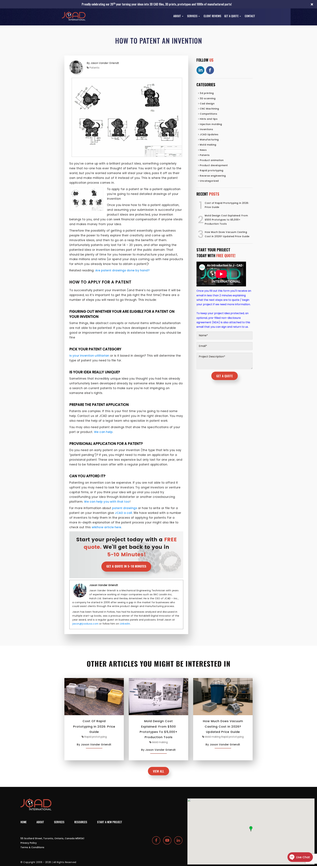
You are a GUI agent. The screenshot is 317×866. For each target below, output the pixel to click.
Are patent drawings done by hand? (122, 270)
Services (192, 16)
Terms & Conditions (32, 847)
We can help (103, 432)
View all (158, 771)
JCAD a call (123, 513)
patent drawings (124, 508)
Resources (80, 822)
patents (94, 67)
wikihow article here (106, 527)
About (177, 16)
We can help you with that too (107, 502)
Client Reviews (212, 16)
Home (23, 822)
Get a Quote (231, 16)
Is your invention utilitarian (89, 356)
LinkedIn (125, 623)
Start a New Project (109, 822)
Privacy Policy (28, 843)
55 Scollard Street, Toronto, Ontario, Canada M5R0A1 (52, 838)
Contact (250, 16)
